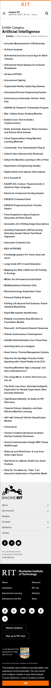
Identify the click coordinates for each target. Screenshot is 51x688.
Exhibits (10, 36)
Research (36, 582)
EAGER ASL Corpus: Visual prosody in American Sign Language (24, 185)
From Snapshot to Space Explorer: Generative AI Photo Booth (22, 216)
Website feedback (14, 627)
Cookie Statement (10, 677)
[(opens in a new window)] (5, 543)
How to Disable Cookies (32, 677)
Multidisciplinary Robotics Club (20, 285)
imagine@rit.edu (8, 557)
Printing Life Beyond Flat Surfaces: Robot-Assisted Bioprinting (26, 305)
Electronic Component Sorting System (24, 193)
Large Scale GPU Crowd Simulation (22, 263)
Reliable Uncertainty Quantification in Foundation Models (23, 320)
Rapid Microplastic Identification (20, 312)
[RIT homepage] (22, 572)
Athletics (36, 593)
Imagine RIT (23, 13)
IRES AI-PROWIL (12, 248)
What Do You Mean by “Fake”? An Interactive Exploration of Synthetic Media (25, 471)
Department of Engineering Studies (22, 165)
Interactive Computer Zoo (17, 242)
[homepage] (4, 36)
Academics (7, 587)
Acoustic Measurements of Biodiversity (24, 43)
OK (25, 683)
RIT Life (35, 587)
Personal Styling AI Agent (17, 297)
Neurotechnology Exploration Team (22, 291)
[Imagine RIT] (12, 493)
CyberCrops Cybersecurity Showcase (23, 153)
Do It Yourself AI (12, 177)
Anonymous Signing (15, 80)
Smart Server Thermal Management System (26, 352)
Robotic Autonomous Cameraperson (23, 334)
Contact (5, 532)
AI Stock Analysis (13, 49)
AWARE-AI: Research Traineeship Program (26, 107)
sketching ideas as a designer (19, 346)
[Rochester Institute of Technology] (25, 4)
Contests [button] (6, 521)
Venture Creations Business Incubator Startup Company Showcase (24, 434)
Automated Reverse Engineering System (25, 92)
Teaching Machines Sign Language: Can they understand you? (25, 369)
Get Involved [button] (8, 510)
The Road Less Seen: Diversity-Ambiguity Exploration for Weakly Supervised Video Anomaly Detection (25, 389)
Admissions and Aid (11, 598)
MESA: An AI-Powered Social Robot (22, 279)
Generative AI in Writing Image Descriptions (26, 223)
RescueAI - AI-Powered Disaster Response (26, 328)
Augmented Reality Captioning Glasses (24, 86)
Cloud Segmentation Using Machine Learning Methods (22, 140)
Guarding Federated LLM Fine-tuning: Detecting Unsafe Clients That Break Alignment (23, 233)
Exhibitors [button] (7, 527)
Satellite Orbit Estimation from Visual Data (25, 340)
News (34, 598)
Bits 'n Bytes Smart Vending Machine (23, 113)
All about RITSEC (13, 74)
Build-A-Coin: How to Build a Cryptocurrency (19, 121)
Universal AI (10, 426)
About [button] (5, 505)
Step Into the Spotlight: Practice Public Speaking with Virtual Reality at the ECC (24, 360)
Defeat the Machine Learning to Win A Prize (26, 159)
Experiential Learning (12, 593)
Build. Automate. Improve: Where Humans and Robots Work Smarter (25, 130)
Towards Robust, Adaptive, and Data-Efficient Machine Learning (23, 410)
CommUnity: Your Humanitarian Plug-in (24, 147)
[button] (4, 13)
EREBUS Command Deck (17, 199)
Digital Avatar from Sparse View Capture (24, 171)
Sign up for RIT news (15, 636)
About (5, 582)
